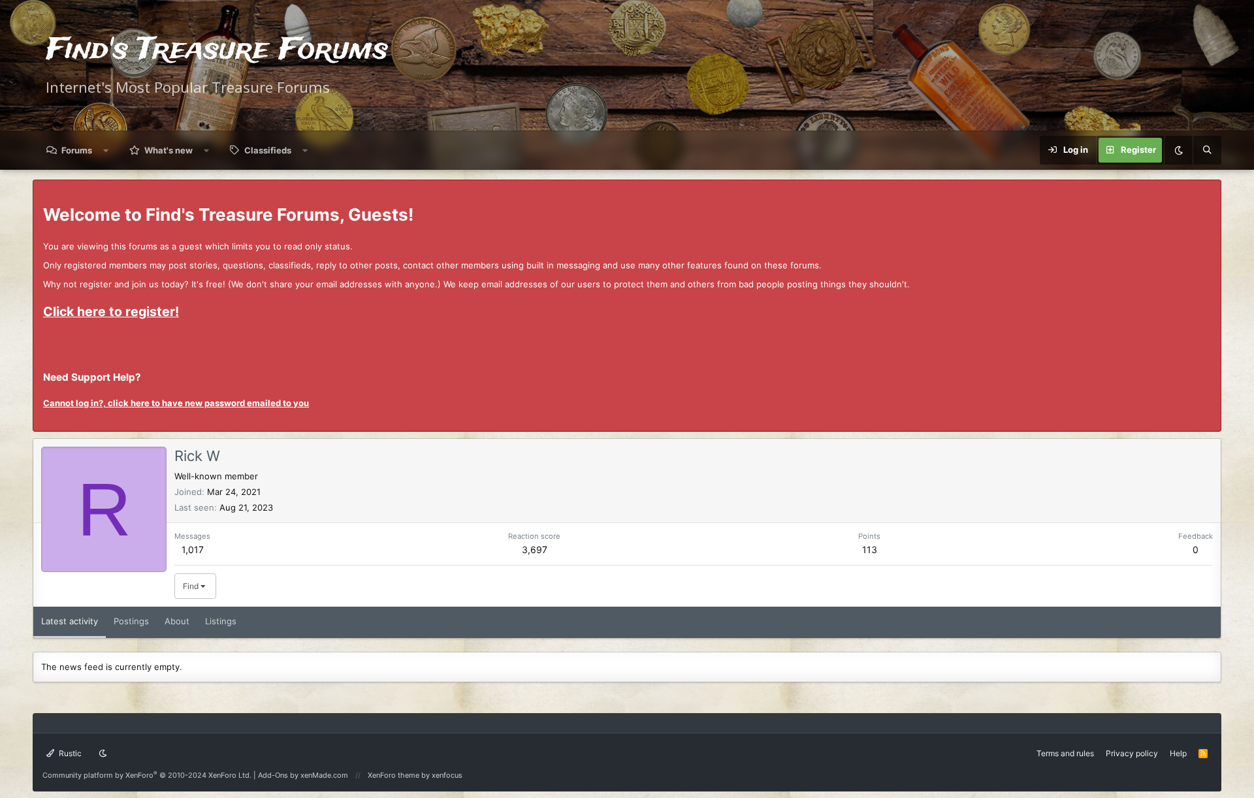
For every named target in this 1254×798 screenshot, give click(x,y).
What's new (168, 150)
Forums (76, 150)
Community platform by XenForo (146, 775)
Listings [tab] (220, 621)
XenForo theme (393, 775)
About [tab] (177, 621)
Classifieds (267, 150)
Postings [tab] (131, 621)
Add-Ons (273, 775)
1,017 (193, 549)
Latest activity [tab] (69, 621)
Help (1178, 753)
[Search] (1207, 150)
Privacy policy (1132, 753)
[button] (106, 150)
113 (869, 549)
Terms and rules (1065, 753)
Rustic (69, 753)
